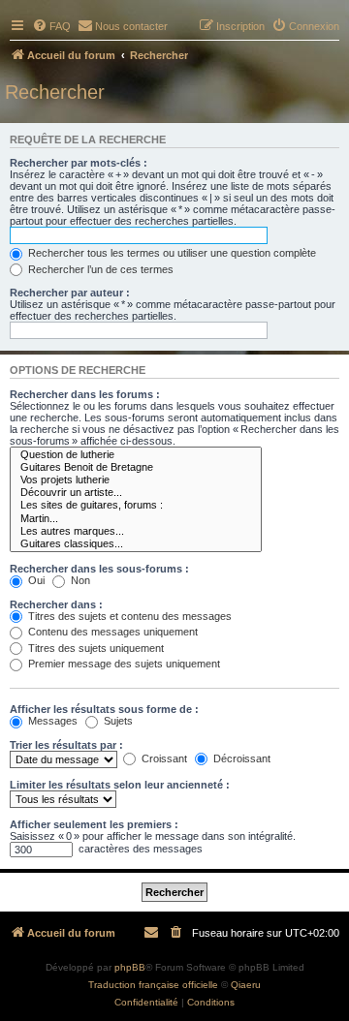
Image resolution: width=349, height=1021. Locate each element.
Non (79, 580)
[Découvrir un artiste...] (136, 492)
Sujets (117, 721)
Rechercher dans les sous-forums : (99, 568)
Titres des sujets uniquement (94, 648)
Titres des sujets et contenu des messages (128, 616)
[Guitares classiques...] (136, 544)
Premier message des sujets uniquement (122, 663)
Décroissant (240, 758)
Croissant (163, 758)
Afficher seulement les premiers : (94, 824)
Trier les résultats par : (66, 745)
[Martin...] (136, 518)
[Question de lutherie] (136, 455)
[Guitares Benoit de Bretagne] (136, 467)
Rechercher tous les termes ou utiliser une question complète (170, 253)
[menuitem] (51, 26)
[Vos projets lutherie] (136, 480)
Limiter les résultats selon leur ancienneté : (120, 784)
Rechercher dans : (56, 604)
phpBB (129, 967)
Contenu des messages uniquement (111, 631)
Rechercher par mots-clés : (78, 163)
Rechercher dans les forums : (85, 394)
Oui (35, 580)
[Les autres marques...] (136, 531)
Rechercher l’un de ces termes (99, 269)
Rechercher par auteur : (70, 292)
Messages (51, 721)
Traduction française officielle (153, 984)
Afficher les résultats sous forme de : (104, 709)
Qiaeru (246, 984)
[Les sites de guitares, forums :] (136, 505)
